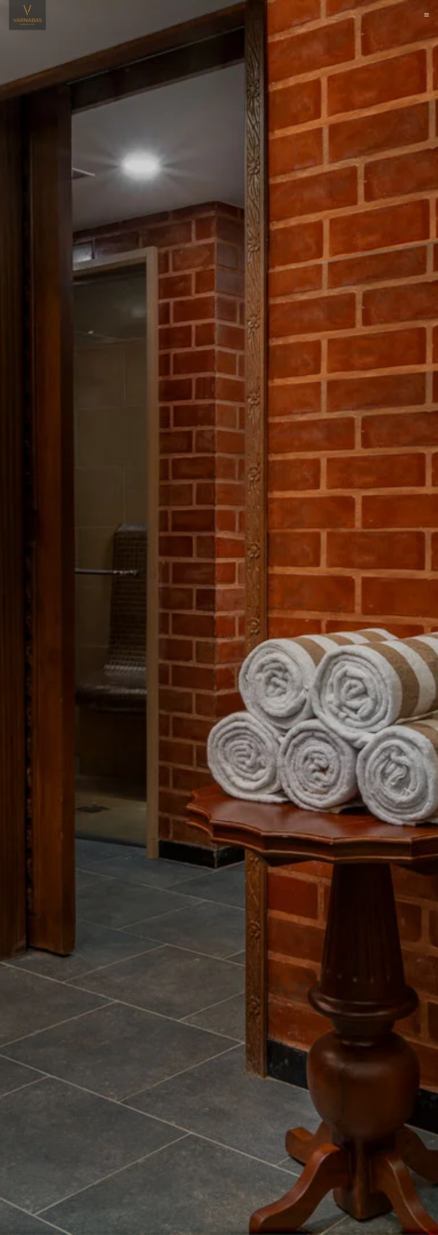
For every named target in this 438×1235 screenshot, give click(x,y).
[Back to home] (27, 15)
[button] (426, 15)
